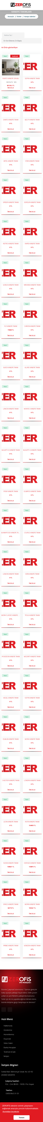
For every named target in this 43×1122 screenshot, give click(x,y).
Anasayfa (11, 16)
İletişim (6, 1056)
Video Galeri (8, 1043)
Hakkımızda (7, 1025)
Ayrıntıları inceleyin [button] (11, 1112)
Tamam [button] (21, 1117)
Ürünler (19, 16)
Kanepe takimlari (29, 16)
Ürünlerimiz (7, 1030)
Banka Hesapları (9, 1047)
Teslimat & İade (9, 1051)
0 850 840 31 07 (12, 1093)
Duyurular (7, 1038)
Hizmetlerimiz (8, 1034)
